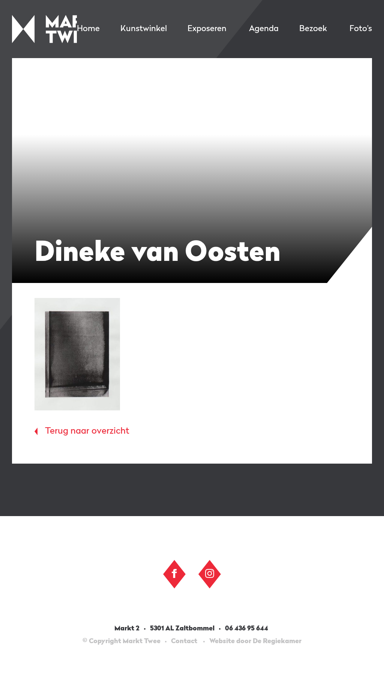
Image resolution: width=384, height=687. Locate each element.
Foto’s (361, 29)
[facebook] (174, 573)
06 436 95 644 (247, 628)
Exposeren (207, 29)
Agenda (264, 29)
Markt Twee (44, 29)
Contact (184, 641)
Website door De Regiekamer (255, 641)
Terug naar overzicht (87, 431)
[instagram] (209, 573)
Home (88, 29)
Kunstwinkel (143, 29)
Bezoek (313, 29)
